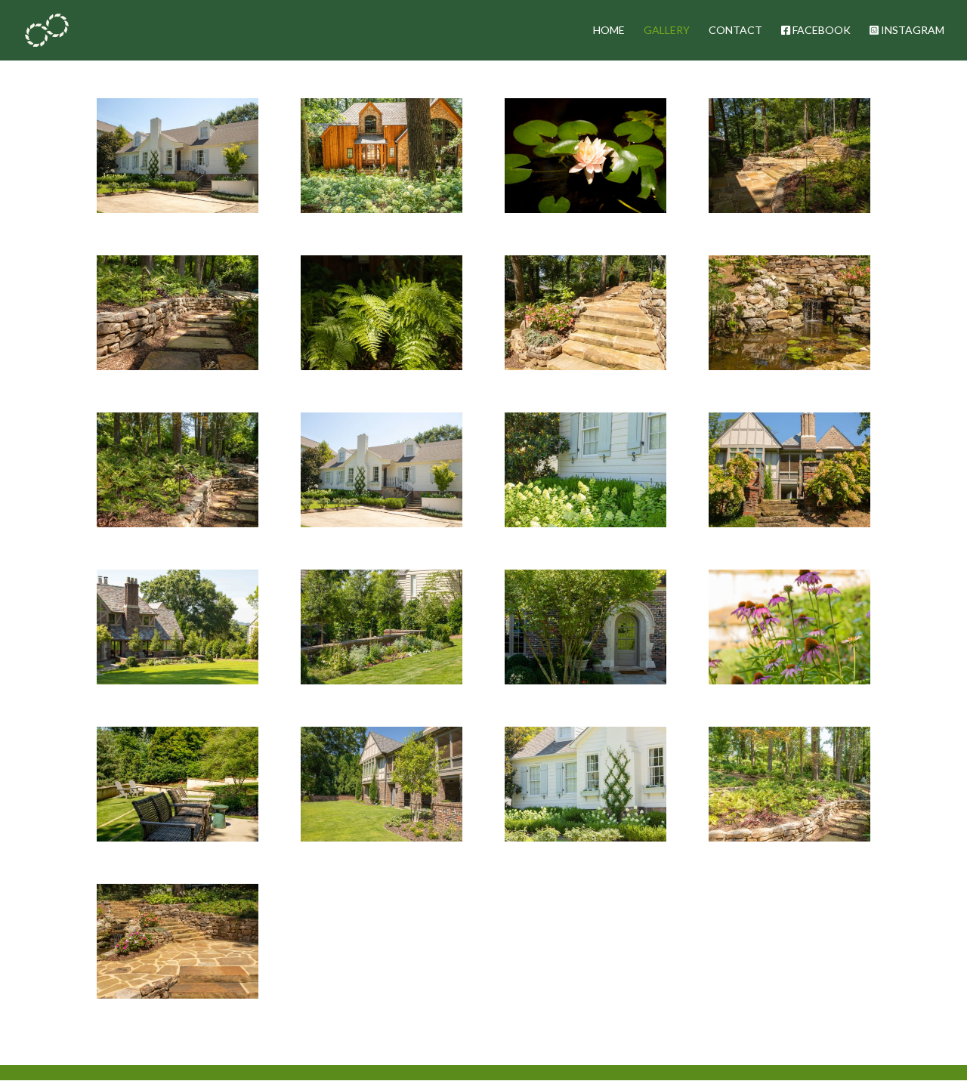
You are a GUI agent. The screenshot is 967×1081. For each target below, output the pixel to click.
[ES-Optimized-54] (789, 837)
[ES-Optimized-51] (177, 523)
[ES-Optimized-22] (381, 680)
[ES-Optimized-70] (177, 994)
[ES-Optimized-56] (789, 366)
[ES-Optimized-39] (381, 523)
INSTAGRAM (911, 30)
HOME (609, 30)
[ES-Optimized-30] (789, 523)
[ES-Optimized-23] (585, 680)
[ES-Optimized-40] (585, 523)
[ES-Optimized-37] (585, 837)
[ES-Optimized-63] (381, 366)
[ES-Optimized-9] (789, 680)
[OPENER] (177, 208)
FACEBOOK (820, 30)
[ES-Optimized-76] (381, 208)
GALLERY (667, 30)
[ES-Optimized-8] (177, 837)
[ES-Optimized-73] (789, 208)
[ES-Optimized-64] (585, 366)
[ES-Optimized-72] (177, 366)
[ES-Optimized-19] (177, 680)
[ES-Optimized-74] (585, 208)
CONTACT (735, 30)
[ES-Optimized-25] (381, 837)
